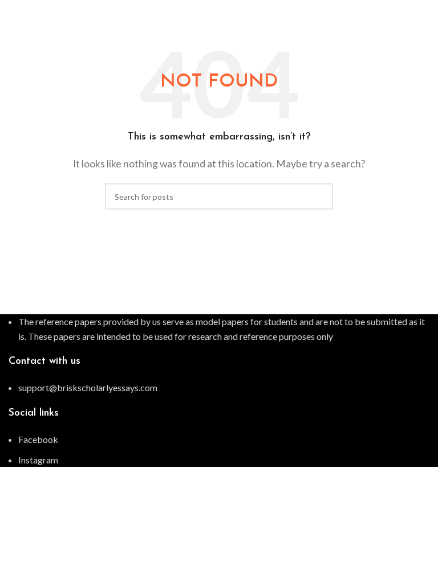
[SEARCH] (320, 196)
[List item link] (219, 387)
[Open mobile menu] (425, 11)
